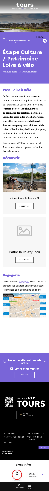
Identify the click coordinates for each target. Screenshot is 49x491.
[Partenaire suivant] (42, 474)
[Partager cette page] (45, 41)
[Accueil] (4, 37)
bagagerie (24, 281)
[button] (20, 487)
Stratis (43, 447)
